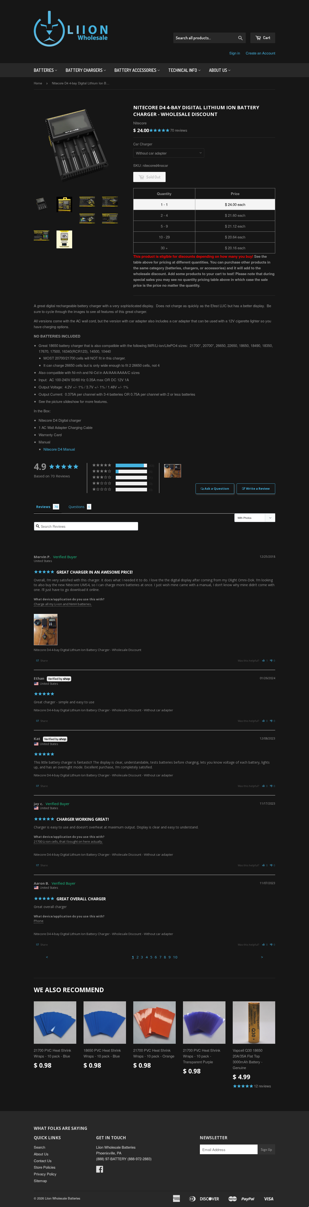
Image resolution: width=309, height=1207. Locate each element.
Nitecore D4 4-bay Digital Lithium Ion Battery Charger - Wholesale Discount (87, 650)
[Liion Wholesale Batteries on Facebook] (99, 1170)
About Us (218, 70)
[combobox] (209, 38)
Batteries (44, 70)
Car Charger (142, 144)
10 (175, 957)
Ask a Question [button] (216, 488)
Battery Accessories (135, 70)
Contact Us (43, 1160)
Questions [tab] (76, 506)
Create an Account (260, 52)
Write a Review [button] (258, 488)
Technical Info (183, 70)
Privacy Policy (45, 1173)
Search (39, 1147)
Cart (266, 37)
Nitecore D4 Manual (59, 449)
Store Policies (45, 1167)
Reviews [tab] (43, 506)
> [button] (262, 957)
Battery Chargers (84, 70)
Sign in (234, 52)
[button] (264, 660)
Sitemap (40, 1180)
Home (38, 83)
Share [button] (44, 660)
